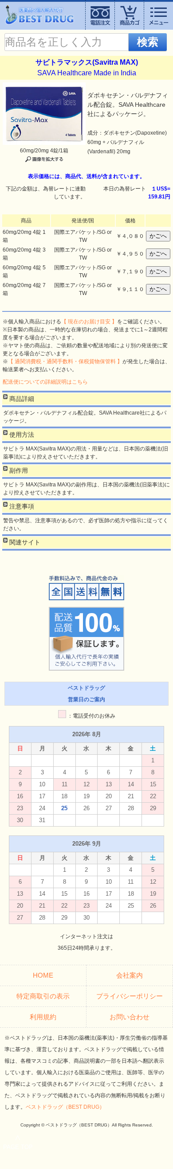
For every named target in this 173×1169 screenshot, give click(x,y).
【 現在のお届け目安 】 (89, 321)
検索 (147, 42)
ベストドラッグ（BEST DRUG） (65, 1107)
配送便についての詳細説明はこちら (45, 382)
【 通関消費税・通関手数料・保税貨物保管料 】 (65, 361)
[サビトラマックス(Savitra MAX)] (44, 86)
